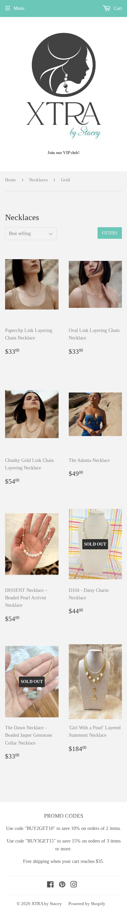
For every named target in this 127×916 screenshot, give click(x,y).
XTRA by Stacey (46, 903)
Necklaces (38, 179)
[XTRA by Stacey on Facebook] (50, 885)
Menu (19, 8)
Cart (117, 8)
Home (10, 179)
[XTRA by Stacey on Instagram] (73, 885)
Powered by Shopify (86, 903)
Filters (110, 233)
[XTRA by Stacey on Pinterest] (62, 885)
